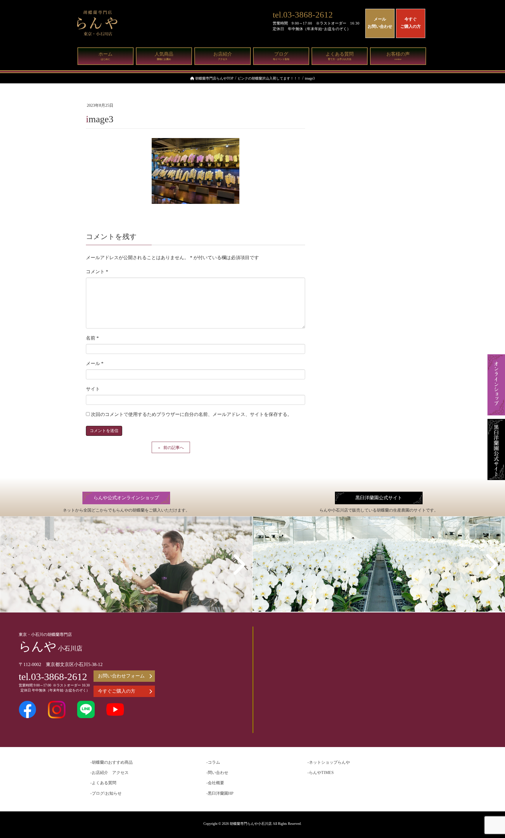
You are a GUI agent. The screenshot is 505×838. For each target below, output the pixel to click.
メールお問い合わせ (380, 23)
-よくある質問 (103, 783)
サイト (93, 388)
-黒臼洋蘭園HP (220, 793)
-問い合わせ (217, 772)
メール (94, 363)
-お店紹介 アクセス (109, 772)
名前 (92, 337)
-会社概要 (215, 783)
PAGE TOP (487, 807)
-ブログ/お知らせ (106, 793)
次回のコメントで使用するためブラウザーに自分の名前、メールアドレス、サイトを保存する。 (191, 414)
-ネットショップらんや (328, 762)
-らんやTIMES (320, 772)
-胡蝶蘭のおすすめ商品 (111, 762)
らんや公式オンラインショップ (126, 497)
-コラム (213, 762)
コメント (97, 271)
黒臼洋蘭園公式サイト (378, 497)
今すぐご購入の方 (410, 23)
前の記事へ (173, 447)
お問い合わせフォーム (121, 675)
